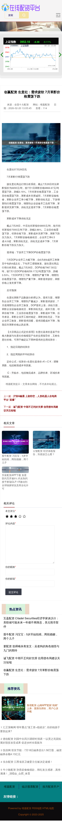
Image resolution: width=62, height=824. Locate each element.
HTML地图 (48, 808)
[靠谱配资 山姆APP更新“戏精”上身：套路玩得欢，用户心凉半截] (13, 708)
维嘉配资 (9, 786)
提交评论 (13, 592)
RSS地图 (37, 808)
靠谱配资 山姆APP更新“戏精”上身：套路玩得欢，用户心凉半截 (42, 708)
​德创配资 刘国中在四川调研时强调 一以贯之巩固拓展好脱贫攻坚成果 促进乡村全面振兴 (30, 740)
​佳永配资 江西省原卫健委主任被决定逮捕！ (28, 761)
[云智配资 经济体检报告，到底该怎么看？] (46, 439)
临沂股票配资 (30, 786)
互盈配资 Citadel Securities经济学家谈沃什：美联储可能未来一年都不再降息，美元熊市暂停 (31, 622)
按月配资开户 (51, 786)
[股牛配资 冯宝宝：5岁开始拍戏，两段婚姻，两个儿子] (15, 441)
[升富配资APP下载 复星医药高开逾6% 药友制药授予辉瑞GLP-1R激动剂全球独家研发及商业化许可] (15, 469)
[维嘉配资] (20, 7)
